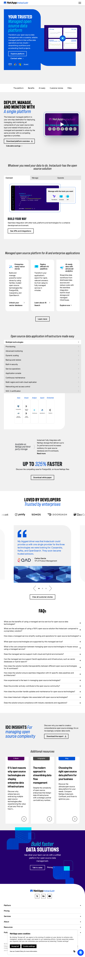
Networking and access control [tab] (18, 386)
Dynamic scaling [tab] (12, 355)
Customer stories (56, 88)
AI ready (42, 88)
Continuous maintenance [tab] (15, 378)
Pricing (7, 911)
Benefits (31, 88)
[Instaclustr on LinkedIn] (43, 896)
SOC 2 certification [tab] (13, 391)
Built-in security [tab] (12, 364)
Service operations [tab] (13, 369)
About (42, 921)
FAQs (70, 88)
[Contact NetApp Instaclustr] (80, 952)
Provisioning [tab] (10, 346)
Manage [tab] (35, 178)
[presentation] (34, 588)
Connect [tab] (9, 178)
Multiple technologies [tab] (14, 342)
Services (42, 916)
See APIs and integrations (20, 231)
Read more (41, 453)
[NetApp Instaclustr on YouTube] (49, 896)
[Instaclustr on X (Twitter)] (37, 896)
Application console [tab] (13, 373)
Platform (42, 905)
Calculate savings (13, 146)
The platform (18, 88)
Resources (42, 927)
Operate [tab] (60, 178)
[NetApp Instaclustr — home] (16, 2)
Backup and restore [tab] (13, 360)
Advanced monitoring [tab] (14, 351)
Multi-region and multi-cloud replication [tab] (21, 382)
